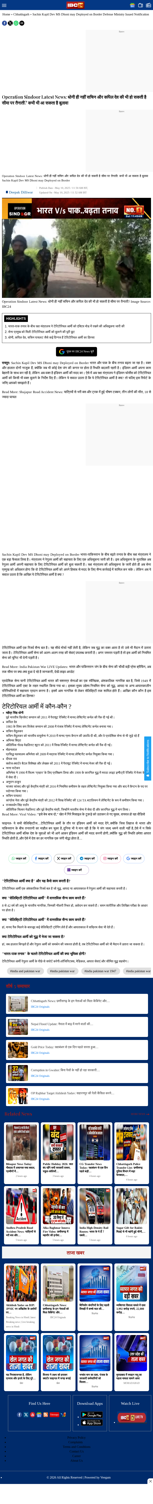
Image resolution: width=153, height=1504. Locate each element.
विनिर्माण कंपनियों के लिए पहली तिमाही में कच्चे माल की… (94, 1307)
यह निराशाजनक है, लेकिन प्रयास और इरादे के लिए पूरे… (21, 1376)
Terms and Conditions (76, 1446)
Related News (18, 1114)
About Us (76, 1460)
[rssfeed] (45, 1416)
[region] (121, 58)
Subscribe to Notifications (147, 757)
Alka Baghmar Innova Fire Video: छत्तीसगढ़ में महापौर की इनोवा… (56, 1231)
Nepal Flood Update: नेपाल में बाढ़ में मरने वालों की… (62, 1024)
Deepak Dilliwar (21, 192)
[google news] (39, 1416)
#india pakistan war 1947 (100, 971)
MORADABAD (132, 1383)
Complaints (75, 1442)
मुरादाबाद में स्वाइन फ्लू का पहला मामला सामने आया (129, 1376)
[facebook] (19, 1416)
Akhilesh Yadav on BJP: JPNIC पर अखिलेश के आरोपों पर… (21, 1309)
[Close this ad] (150, 1481)
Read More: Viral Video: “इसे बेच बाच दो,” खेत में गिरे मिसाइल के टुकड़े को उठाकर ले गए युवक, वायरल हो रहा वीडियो (74, 814)
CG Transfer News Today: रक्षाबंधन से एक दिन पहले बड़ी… (93, 1168)
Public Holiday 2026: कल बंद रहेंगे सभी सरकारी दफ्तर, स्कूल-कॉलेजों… (58, 1168)
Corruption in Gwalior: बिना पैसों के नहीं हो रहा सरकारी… (65, 1070)
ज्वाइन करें (21, 858)
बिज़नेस (95, 1313)
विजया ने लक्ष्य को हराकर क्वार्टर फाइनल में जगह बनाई (57, 1376)
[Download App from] (92, 1417)
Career (76, 1456)
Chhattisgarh (21, 14)
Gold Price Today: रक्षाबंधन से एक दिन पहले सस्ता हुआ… (64, 1047)
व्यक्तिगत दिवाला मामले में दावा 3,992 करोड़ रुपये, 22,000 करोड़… (130, 1309)
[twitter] (26, 1416)
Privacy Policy (76, 1437)
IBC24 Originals (40, 1006)
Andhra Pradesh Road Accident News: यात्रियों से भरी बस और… (21, 1231)
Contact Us (77, 1451)
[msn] (63, 1416)
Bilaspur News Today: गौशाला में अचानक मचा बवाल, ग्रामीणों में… (20, 1168)
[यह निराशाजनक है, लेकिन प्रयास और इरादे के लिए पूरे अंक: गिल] (21, 1353)
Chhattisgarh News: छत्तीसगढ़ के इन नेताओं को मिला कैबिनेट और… (70, 1001)
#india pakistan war (62, 971)
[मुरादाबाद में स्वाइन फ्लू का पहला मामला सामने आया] (131, 1353)
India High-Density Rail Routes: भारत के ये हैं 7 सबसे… (93, 1231)
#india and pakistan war (25, 971)
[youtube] (32, 1416)
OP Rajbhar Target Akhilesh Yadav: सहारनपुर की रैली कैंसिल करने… (72, 1093)
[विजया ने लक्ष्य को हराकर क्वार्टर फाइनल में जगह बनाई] (58, 1353)
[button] (4, 5)
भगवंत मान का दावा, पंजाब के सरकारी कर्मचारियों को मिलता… (93, 1378)
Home (6, 14)
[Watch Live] (132, 1422)
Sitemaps (54, 1414)
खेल (21, 1383)
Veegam (105, 1477)
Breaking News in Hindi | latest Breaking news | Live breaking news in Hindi (20, 1322)
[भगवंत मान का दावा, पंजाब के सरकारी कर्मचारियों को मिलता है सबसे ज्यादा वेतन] (94, 1353)
